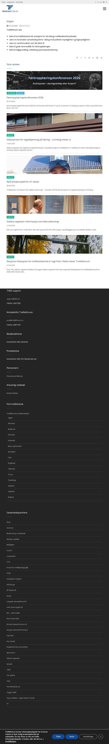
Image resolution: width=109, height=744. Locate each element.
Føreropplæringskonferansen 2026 (25, 97)
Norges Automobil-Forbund (17, 630)
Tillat (58, 736)
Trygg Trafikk (11, 692)
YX (8, 704)
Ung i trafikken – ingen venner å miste (21, 698)
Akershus (11, 423)
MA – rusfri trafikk (13, 613)
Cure (8, 562)
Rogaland (11, 463)
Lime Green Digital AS (15, 607)
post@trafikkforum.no (15, 320)
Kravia (9, 596)
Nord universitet (13, 618)
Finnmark (11, 435)
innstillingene (10, 741)
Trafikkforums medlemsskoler (18, 413)
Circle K (9, 550)
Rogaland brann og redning (17, 647)
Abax (9, 522)
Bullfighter (10, 545)
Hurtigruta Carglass (14, 579)
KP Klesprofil (11, 590)
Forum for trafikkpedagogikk (17, 567)
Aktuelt (26, 26)
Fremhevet (11, 93)
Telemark (11, 469)
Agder (10, 418)
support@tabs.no (13, 299)
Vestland (11, 491)
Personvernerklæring (14, 376)
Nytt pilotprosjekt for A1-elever (23, 181)
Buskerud (11, 429)
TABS (9, 670)
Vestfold (11, 486)
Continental (11, 556)
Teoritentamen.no (13, 687)
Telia (8, 681)
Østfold (11, 497)
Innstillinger (88, 736)
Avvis (72, 736)
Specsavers (11, 653)
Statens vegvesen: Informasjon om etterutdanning (33, 221)
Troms (10, 474)
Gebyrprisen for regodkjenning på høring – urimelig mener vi (39, 139)
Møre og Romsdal (14, 446)
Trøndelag (12, 480)
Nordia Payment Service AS (17, 624)
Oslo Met (10, 635)
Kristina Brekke (12, 393)
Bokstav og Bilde (13, 539)
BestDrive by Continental (16, 533)
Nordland (11, 452)
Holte (9, 573)
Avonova (10, 528)
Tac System (11, 675)
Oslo (10, 457)
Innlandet (11, 440)
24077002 (17, 303)
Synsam (9, 664)
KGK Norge (11, 584)
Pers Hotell (11, 641)
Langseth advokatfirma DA (17, 601)
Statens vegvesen (13, 658)
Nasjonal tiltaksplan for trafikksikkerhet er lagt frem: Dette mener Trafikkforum (48, 261)
